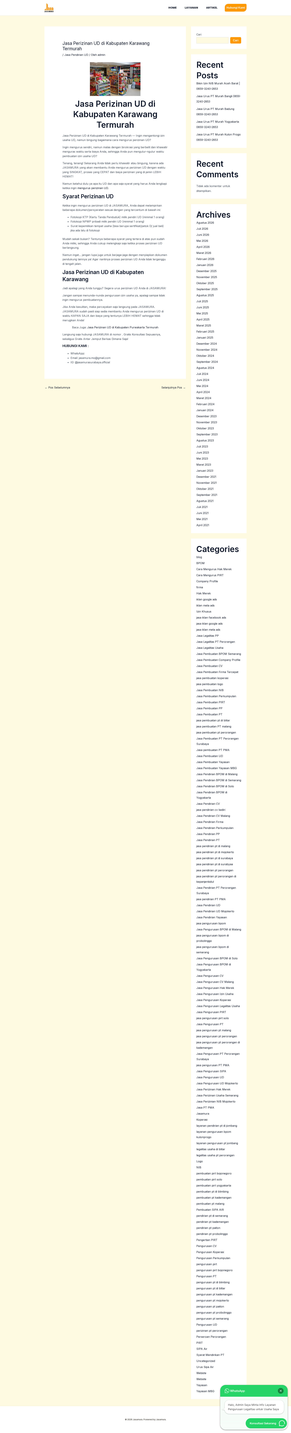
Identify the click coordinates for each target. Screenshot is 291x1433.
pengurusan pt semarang (212, 1318)
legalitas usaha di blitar (210, 1149)
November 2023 (206, 422)
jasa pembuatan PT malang (213, 726)
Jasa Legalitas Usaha (209, 647)
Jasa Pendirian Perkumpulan (214, 828)
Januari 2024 (205, 410)
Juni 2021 (202, 513)
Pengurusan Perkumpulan (213, 1258)
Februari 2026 (205, 259)
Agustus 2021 (205, 501)
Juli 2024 (202, 374)
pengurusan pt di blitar (210, 1288)
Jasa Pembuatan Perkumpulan (216, 696)
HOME (172, 8)
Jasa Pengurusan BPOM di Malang (218, 929)
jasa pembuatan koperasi (212, 678)
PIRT (199, 1342)
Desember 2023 (206, 416)
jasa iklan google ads (209, 623)
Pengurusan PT (206, 1276)
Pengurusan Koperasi (210, 1252)
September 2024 (207, 361)
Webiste (201, 1373)
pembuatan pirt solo (209, 1179)
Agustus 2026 (205, 222)
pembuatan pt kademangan (213, 1197)
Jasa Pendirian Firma (209, 822)
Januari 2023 (204, 470)
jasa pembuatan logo (209, 684)
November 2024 (206, 349)
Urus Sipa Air (205, 1367)
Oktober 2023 (205, 428)
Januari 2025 (204, 337)
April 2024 (203, 392)
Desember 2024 (206, 343)
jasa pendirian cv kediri (210, 809)
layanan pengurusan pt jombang (217, 1143)
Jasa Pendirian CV (208, 803)
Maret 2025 (203, 325)
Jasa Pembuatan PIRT (210, 702)
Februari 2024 (205, 404)
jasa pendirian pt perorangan (214, 870)
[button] (236, 8)
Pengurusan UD (206, 1324)
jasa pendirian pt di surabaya (214, 858)
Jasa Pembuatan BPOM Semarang (218, 654)
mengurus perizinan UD (92, 188)
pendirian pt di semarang (212, 1215)
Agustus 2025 (205, 295)
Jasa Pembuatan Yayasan (213, 762)
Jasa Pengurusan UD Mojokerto (217, 1083)
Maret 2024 (203, 398)
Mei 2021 (202, 519)
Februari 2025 (205, 331)
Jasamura (202, 1113)
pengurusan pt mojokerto (212, 1300)
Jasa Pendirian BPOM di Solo (215, 786)
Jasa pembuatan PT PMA (213, 750)
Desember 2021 (206, 476)
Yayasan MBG (205, 1391)
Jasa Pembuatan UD (209, 756)
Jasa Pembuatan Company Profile (218, 660)
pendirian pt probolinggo (212, 1234)
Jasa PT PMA (205, 1107)
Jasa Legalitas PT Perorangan (215, 641)
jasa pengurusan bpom (211, 923)
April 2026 (203, 247)
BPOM (200, 563)
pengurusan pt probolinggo (214, 1312)
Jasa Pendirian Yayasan (211, 917)
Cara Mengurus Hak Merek (214, 569)
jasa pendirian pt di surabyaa (214, 864)
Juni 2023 (202, 452)
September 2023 (207, 434)
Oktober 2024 (205, 355)
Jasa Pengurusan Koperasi (213, 1000)
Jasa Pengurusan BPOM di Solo (217, 958)
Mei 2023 (202, 458)
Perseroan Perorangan (211, 1336)
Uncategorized (205, 1361)
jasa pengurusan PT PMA (212, 1065)
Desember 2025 (206, 271)
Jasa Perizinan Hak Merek (213, 1089)
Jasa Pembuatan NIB (210, 690)
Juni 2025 (202, 307)
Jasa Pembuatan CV (209, 666)
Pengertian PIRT (206, 1240)
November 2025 (206, 277)
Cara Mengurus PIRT (210, 575)
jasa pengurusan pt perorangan (216, 1036)
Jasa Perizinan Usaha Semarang (217, 1095)
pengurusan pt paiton (210, 1306)
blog (199, 557)
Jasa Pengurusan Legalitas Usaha (218, 1006)
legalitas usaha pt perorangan (215, 1155)
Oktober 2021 (205, 488)
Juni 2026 (202, 234)
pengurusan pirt (206, 1264)
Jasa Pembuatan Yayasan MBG (216, 768)
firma (199, 587)
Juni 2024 (202, 380)
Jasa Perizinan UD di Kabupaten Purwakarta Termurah (122, 327)
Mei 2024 (202, 386)
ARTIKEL (211, 8)
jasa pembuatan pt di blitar (213, 720)
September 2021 (206, 495)
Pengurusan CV (206, 1246)
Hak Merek (203, 593)
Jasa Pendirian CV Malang (213, 815)
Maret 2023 (203, 464)
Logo (199, 1161)
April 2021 (202, 525)
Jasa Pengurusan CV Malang (215, 982)
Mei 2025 (202, 313)
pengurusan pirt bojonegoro (214, 1270)
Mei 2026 (202, 240)
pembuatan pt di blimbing (212, 1191)
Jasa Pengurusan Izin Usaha (214, 994)
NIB (198, 1167)
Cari (198, 34)
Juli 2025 (202, 301)
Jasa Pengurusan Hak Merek (215, 988)
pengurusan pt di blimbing (213, 1282)
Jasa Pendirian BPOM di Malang (216, 774)
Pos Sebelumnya (57, 387)
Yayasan (201, 1385)
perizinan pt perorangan (212, 1330)
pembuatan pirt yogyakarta (213, 1185)
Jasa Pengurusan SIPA (211, 1071)
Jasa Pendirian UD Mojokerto (215, 911)
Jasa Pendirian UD (76, 54)
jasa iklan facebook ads (211, 617)
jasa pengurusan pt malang (213, 1030)
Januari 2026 (204, 265)
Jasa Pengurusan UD (210, 1077)
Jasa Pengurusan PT (209, 1024)
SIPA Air (201, 1348)
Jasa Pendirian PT (208, 840)
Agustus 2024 (205, 368)
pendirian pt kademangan (212, 1221)
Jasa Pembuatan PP (209, 708)
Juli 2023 (202, 446)
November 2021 (206, 482)
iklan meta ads (205, 605)
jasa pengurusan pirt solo (212, 1018)
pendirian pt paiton (208, 1228)
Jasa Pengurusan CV (209, 975)
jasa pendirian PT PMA (211, 899)
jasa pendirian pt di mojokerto (215, 852)
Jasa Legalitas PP (207, 635)
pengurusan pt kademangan (214, 1294)
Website (201, 1379)
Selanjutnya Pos (173, 387)
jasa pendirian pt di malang (213, 846)
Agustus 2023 (205, 440)
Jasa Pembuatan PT (209, 714)
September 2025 (207, 289)
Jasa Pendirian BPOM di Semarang (218, 780)
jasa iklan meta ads (208, 629)
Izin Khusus (203, 611)
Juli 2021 (202, 507)
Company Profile (207, 581)
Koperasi (201, 1119)
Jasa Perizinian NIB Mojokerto (215, 1101)
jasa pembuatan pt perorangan (216, 732)
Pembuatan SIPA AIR (210, 1209)
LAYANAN (191, 8)
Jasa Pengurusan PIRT (211, 1012)
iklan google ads (206, 599)
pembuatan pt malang (210, 1203)
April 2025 (202, 319)
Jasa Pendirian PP (208, 834)
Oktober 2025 (205, 283)
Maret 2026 (203, 253)
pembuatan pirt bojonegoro (214, 1173)
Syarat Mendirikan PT (210, 1355)
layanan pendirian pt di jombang (216, 1125)
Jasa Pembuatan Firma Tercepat (217, 672)
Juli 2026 (202, 228)
